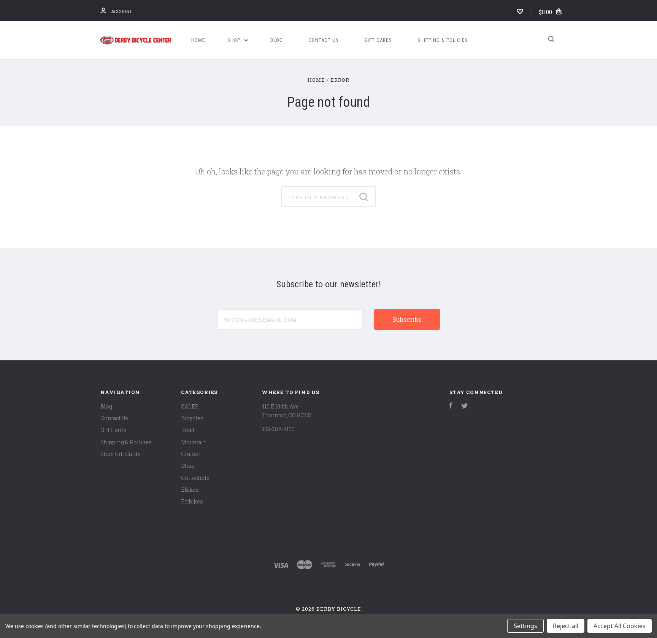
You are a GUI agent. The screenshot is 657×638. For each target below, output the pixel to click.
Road (188, 430)
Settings (525, 626)
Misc (187, 465)
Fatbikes (192, 501)
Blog (276, 40)
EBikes (190, 489)
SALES (189, 406)
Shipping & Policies (442, 40)
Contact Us (323, 40)
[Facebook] (450, 406)
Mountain (194, 442)
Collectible (195, 477)
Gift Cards (378, 40)
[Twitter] (464, 406)
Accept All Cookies (620, 626)
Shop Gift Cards (120, 454)
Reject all (565, 626)
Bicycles (192, 418)
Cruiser (190, 454)
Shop (234, 40)
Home (198, 40)
